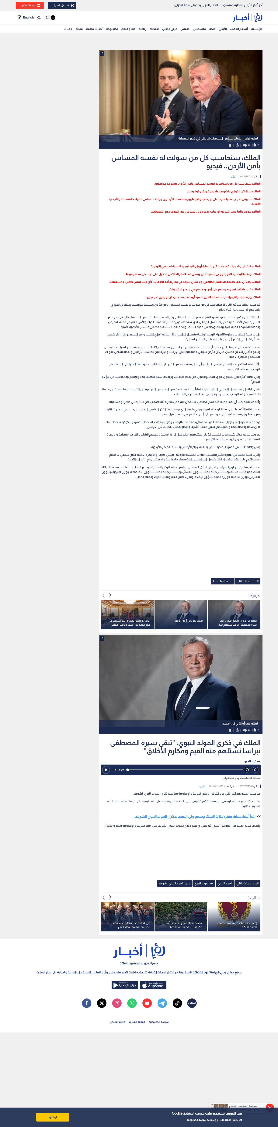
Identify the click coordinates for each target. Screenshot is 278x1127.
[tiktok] (177, 1003)
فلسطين (199, 28)
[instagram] (117, 1003)
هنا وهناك (128, 28)
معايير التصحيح (117, 1021)
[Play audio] (106, 769)
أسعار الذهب (239, 28)
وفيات (68, 28)
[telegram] (162, 1003)
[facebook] (86, 1003)
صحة (212, 28)
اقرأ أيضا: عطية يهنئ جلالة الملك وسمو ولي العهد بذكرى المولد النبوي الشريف (194, 816)
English (28, 17)
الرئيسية (256, 28)
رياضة (142, 28)
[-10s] (247, 769)
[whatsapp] (132, 1003)
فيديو (79, 28)
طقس (184, 28)
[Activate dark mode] (50, 18)
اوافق (52, 1117)
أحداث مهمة (94, 28)
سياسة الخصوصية (196, 1119)
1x (114, 769)
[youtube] (147, 1003)
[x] (101, 1003)
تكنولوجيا (112, 28)
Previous (110, 595)
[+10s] (255, 769)
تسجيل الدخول (61, 5)
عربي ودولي (169, 28)
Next (103, 595)
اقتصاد (154, 28)
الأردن (223, 28)
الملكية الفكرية (137, 1021)
